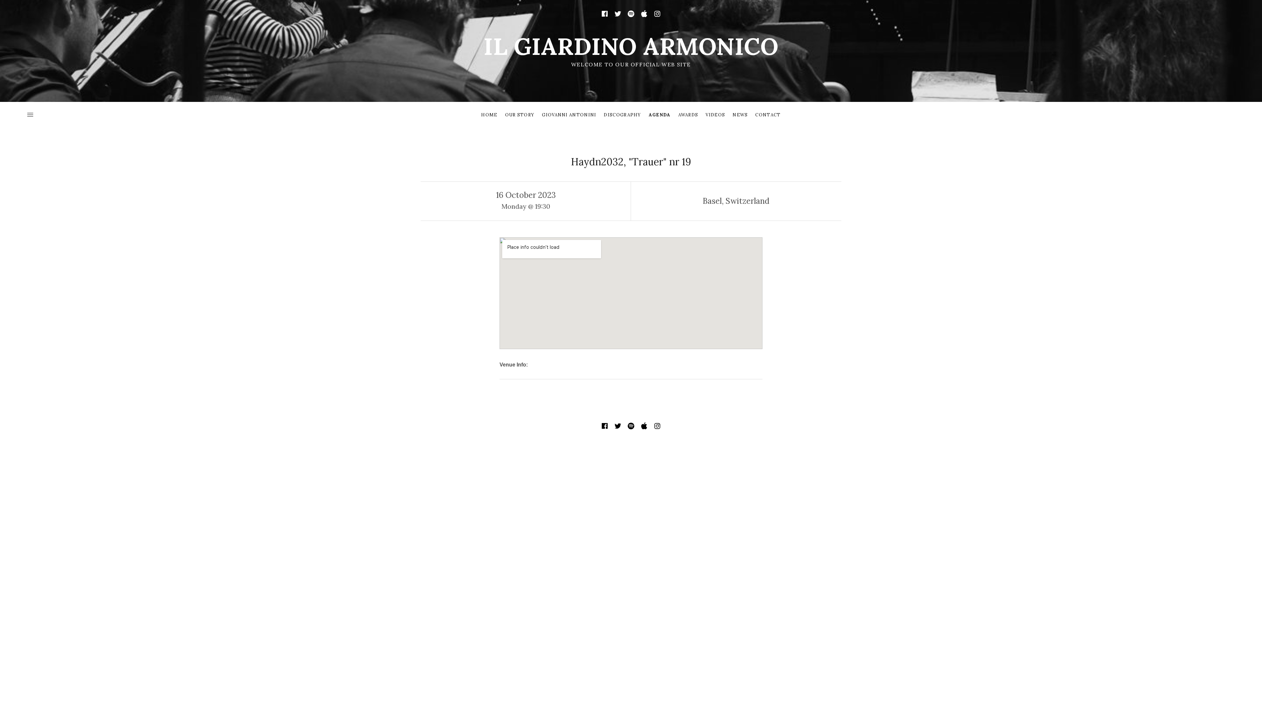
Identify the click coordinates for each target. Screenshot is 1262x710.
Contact (768, 115)
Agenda (660, 115)
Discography (622, 115)
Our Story (520, 115)
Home (489, 115)
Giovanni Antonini (569, 115)
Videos (715, 115)
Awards (688, 115)
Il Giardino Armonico (631, 46)
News (740, 115)
